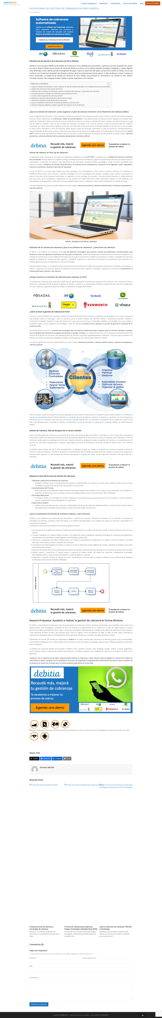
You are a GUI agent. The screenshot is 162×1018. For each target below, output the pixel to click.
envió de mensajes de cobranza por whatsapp (95, 422)
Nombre (33, 958)
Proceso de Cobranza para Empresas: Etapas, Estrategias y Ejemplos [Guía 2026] (80, 928)
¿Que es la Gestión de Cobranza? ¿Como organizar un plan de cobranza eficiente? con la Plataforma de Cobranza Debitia (71, 87)
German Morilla (47, 767)
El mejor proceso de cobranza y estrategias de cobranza (41, 928)
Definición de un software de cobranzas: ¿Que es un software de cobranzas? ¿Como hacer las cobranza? (65, 91)
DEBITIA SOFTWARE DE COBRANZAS (122, 744)
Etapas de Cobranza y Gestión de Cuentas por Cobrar (71, 746)
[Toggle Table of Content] (108, 83)
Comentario (34, 978)
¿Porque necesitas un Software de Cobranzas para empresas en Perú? (54, 93)
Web (31, 966)
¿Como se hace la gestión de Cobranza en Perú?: (47, 96)
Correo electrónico (89, 958)
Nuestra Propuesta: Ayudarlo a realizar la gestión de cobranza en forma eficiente (58, 105)
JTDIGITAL (105, 1015)
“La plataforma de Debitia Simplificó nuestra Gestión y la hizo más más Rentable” (100, 746)
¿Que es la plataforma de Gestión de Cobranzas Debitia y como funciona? (55, 102)
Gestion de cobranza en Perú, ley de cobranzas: (47, 89)
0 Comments (36, 12)
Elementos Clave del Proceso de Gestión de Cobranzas (49, 100)
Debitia (62, 1015)
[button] (81, 745)
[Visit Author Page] (34, 769)
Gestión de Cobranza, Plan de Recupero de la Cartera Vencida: (52, 98)
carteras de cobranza (74, 417)
